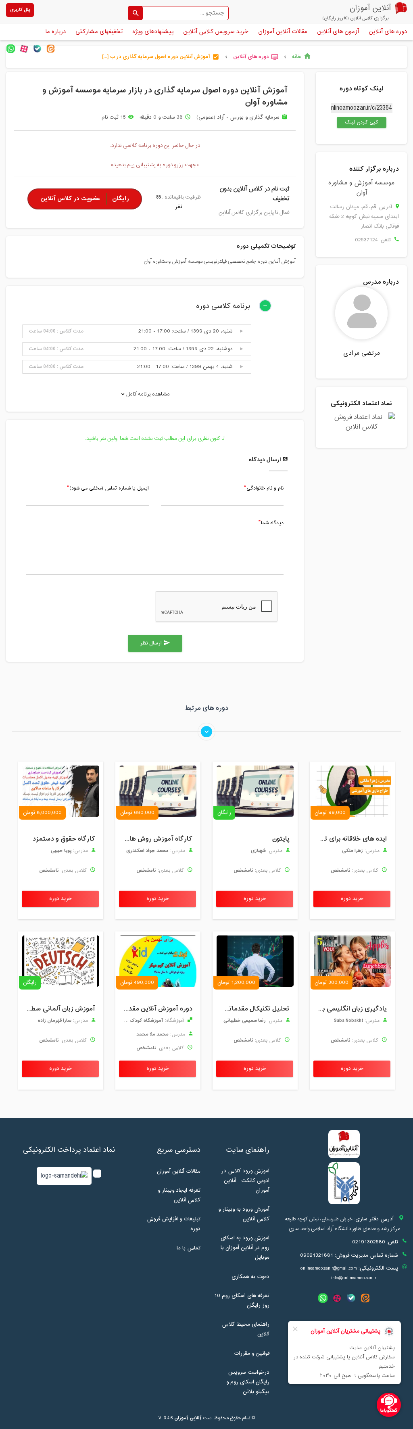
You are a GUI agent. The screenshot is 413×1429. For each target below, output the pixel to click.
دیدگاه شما (272, 523)
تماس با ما (188, 1248)
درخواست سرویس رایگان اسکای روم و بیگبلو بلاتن (247, 1382)
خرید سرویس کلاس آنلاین (215, 31)
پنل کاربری (20, 10)
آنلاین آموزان (188, 1418)
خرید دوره (352, 898)
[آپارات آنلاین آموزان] (24, 48)
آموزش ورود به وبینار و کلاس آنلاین (243, 1214)
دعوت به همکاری (250, 1276)
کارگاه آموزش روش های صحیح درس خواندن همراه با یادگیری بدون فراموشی (155, 839)
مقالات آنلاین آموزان (282, 31)
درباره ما (55, 31)
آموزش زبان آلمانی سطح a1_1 (58, 1009)
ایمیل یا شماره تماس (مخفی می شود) (109, 488)
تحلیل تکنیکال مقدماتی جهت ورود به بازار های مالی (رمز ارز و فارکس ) (253, 1009)
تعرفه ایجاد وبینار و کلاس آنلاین (179, 1195)
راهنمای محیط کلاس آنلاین (245, 1329)
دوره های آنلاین (388, 31)
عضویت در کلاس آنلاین (84, 199)
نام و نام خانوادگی (265, 488)
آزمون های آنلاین (338, 31)
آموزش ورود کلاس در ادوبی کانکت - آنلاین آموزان (245, 1181)
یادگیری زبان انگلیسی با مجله (350, 1009)
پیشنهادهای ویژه (152, 31)
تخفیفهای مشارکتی (99, 31)
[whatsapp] (10, 48)
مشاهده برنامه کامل (147, 394)
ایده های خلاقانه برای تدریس (350, 839)
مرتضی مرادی (361, 353)
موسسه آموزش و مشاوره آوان (361, 188)
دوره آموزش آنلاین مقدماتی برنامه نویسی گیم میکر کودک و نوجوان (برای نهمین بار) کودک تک (155, 1009)
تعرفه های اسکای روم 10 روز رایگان (241, 1300)
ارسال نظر (155, 643)
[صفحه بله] (37, 48)
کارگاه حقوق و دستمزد (64, 839)
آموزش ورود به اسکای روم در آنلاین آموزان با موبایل (245, 1248)
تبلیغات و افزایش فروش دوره (173, 1224)
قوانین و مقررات (251, 1353)
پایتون (281, 839)
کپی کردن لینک (357, 122)
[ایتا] (50, 48)
